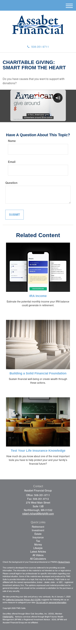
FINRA (5, 616)
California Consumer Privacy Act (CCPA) (23, 599)
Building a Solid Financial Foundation (38, 373)
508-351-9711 (40, 47)
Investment (38, 530)
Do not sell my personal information (51, 602)
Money (38, 544)
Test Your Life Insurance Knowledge (38, 450)
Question (11, 183)
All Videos (38, 555)
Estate (38, 534)
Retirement (38, 526)
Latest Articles (38, 551)
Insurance (38, 537)
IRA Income (38, 296)
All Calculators (38, 558)
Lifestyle (38, 548)
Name (12, 141)
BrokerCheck (64, 561)
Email (11, 162)
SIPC (11, 616)
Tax (38, 541)
